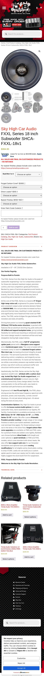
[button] (4, 8)
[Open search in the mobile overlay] (22, 34)
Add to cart (13, 227)
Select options (30, 517)
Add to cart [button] (7, 515)
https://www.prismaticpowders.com (15, 168)
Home (3, 43)
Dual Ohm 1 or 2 (8, 174)
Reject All (21, 663)
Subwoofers (29, 237)
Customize (21, 658)
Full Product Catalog (14, 43)
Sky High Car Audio (15, 237)
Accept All (21, 668)
